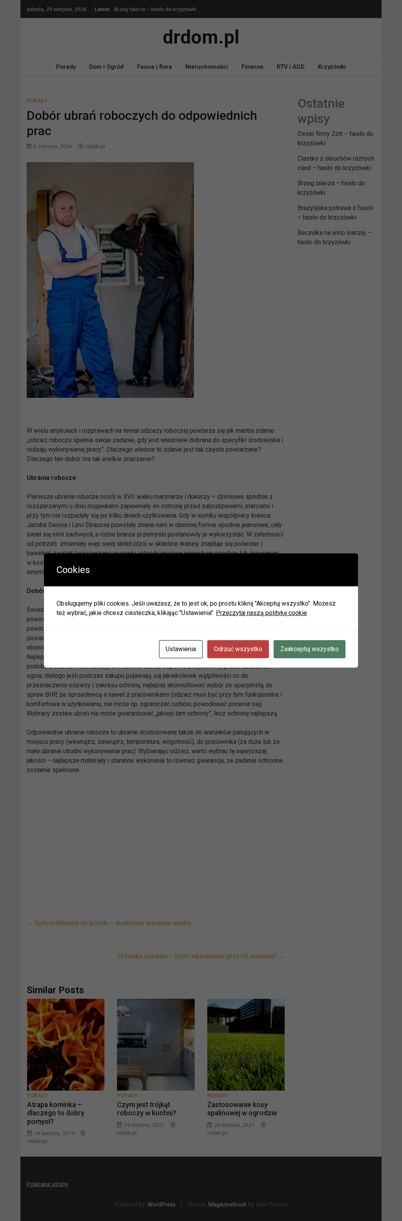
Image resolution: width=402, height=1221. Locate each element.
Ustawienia (181, 649)
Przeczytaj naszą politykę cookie (261, 613)
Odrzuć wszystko (238, 649)
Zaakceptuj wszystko (309, 649)
